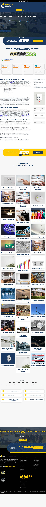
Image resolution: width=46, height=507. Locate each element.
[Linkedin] (27, 476)
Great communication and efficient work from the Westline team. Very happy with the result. (28, 70)
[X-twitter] (24, 476)
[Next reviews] (45, 69)
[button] (44, 6)
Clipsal (28, 114)
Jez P (17, 65)
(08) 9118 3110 (38, 86)
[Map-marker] (31, 476)
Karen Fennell (40, 65)
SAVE (24, 446)
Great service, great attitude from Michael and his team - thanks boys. (17, 70)
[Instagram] (22, 476)
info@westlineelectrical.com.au (41, 87)
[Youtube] (26, 476)
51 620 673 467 (35, 491)
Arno (27, 65)
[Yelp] (27, 478)
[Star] (26, 478)
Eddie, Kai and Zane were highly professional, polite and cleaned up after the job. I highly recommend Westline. (6, 70)
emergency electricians (10, 82)
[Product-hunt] (24, 478)
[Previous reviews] (1, 69)
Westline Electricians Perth (8, 59)
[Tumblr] (29, 476)
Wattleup (14, 81)
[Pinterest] (22, 478)
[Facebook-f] (21, 476)
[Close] (41, 95)
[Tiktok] (21, 478)
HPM (3, 115)
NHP (1, 115)
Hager (6, 115)
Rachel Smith (7, 65)
